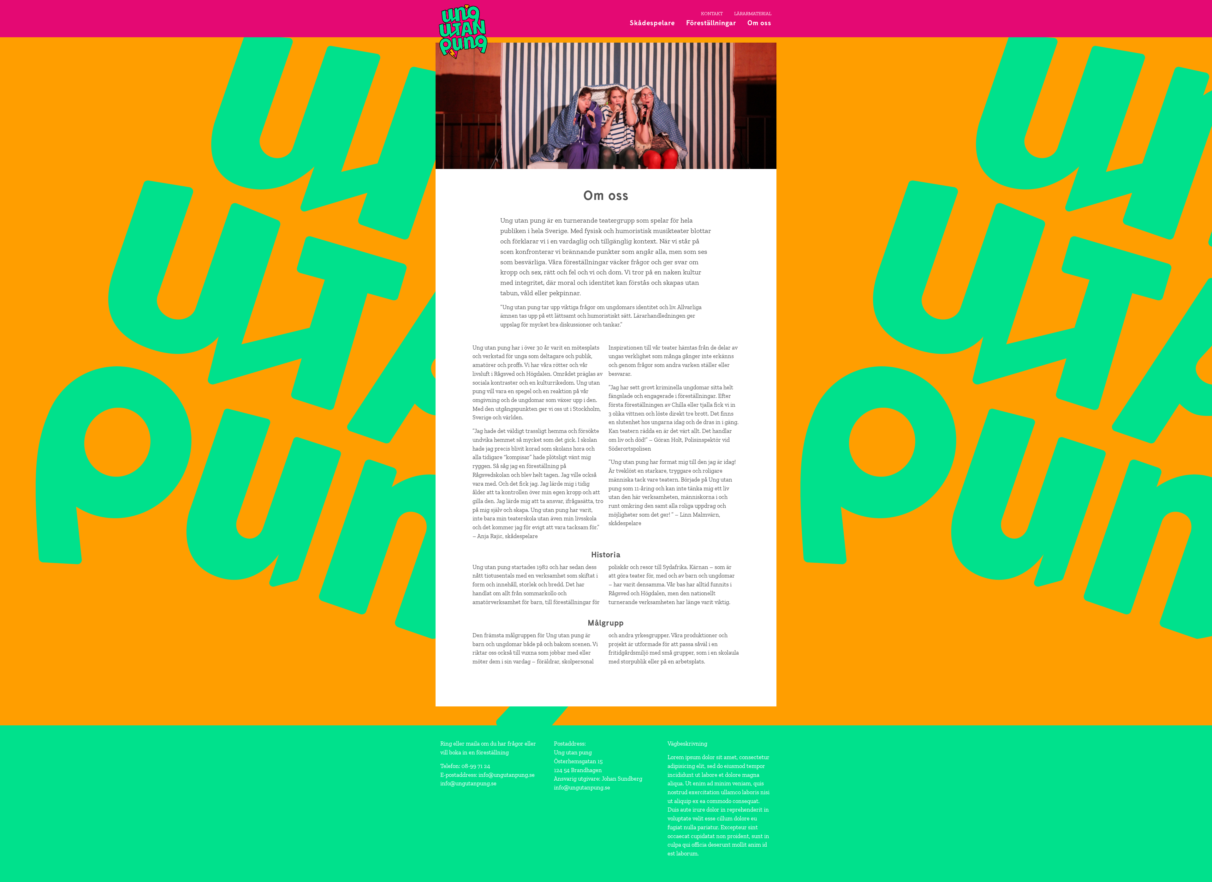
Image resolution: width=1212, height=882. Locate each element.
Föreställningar (711, 22)
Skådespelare (652, 22)
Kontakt (712, 13)
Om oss (759, 22)
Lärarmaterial (752, 13)
